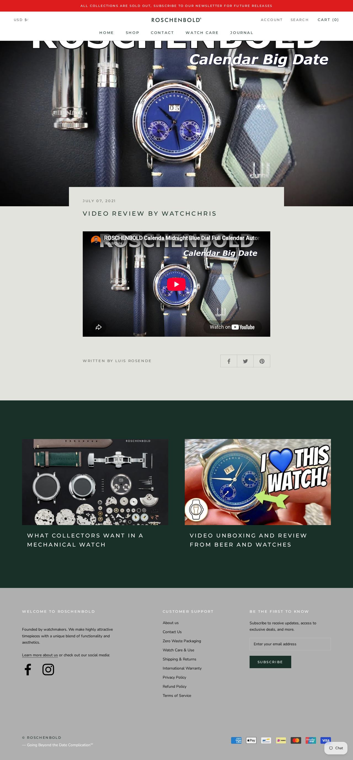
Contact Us (172, 632)
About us (171, 622)
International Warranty (182, 668)
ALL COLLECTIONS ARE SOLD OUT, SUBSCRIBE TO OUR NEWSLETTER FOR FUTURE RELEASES (176, 6)
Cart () (328, 19)
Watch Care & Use (178, 650)
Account (272, 20)
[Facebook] (28, 669)
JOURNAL (241, 32)
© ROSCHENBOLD (41, 737)
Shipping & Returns (179, 659)
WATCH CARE (202, 32)
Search (300, 20)
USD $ (20, 20)
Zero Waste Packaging (182, 641)
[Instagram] (48, 669)
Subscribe (270, 662)
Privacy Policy (174, 677)
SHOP (132, 32)
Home (106, 32)
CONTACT (162, 32)
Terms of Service (177, 695)
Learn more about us (40, 655)
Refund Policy (174, 686)
